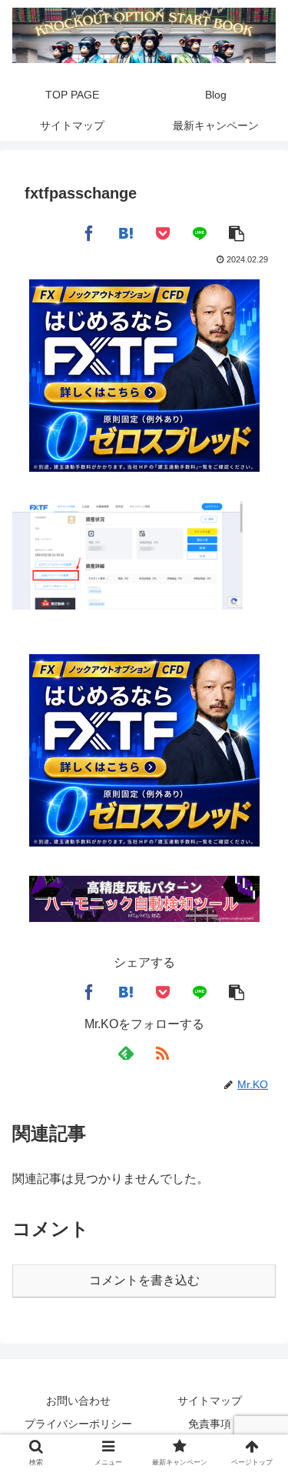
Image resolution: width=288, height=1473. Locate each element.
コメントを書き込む (144, 1280)
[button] (236, 232)
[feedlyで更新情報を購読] (126, 1053)
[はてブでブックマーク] (126, 232)
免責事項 (209, 1424)
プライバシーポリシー (78, 1424)
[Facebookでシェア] (89, 232)
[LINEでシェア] (199, 232)
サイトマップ (209, 1401)
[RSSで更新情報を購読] (162, 1053)
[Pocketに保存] (162, 232)
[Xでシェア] (52, 232)
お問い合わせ (78, 1401)
